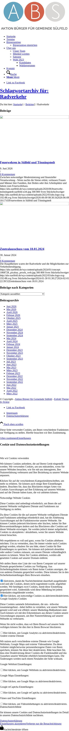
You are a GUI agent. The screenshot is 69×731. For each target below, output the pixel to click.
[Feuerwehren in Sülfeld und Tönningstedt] (34, 117)
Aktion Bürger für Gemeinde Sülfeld (33, 399)
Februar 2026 (13, 315)
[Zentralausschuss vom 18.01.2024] (34, 204)
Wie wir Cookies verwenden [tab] (14, 458)
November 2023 (14, 353)
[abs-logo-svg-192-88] (34, 31)
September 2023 (14, 358)
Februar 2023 (13, 373)
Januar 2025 (12, 326)
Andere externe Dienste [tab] (12, 635)
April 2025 (11, 321)
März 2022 (11, 393)
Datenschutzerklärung (11, 720)
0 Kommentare (7, 174)
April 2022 (11, 390)
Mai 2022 (11, 387)
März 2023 (11, 370)
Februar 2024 (13, 344)
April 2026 (11, 312)
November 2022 (14, 379)
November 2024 (14, 332)
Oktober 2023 (13, 355)
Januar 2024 (12, 347)
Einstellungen (24, 438)
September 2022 (14, 382)
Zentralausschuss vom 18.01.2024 (22, 249)
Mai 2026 (11, 309)
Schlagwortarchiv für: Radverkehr (24, 93)
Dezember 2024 (14, 329)
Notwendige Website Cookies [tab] (15, 498)
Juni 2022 (11, 385)
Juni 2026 (11, 306)
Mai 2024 (11, 338)
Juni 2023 (11, 364)
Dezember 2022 (14, 376)
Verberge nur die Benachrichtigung (43, 723)
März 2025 (11, 323)
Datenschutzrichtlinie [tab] (10, 706)
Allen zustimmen (8, 438)
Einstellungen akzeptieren (13, 723)
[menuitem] (37, 36)
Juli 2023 (11, 361)
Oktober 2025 (13, 318)
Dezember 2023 (14, 350)
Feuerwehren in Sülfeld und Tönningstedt (27, 162)
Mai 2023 (11, 367)
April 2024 (11, 341)
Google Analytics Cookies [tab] (13, 598)
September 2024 (14, 335)
